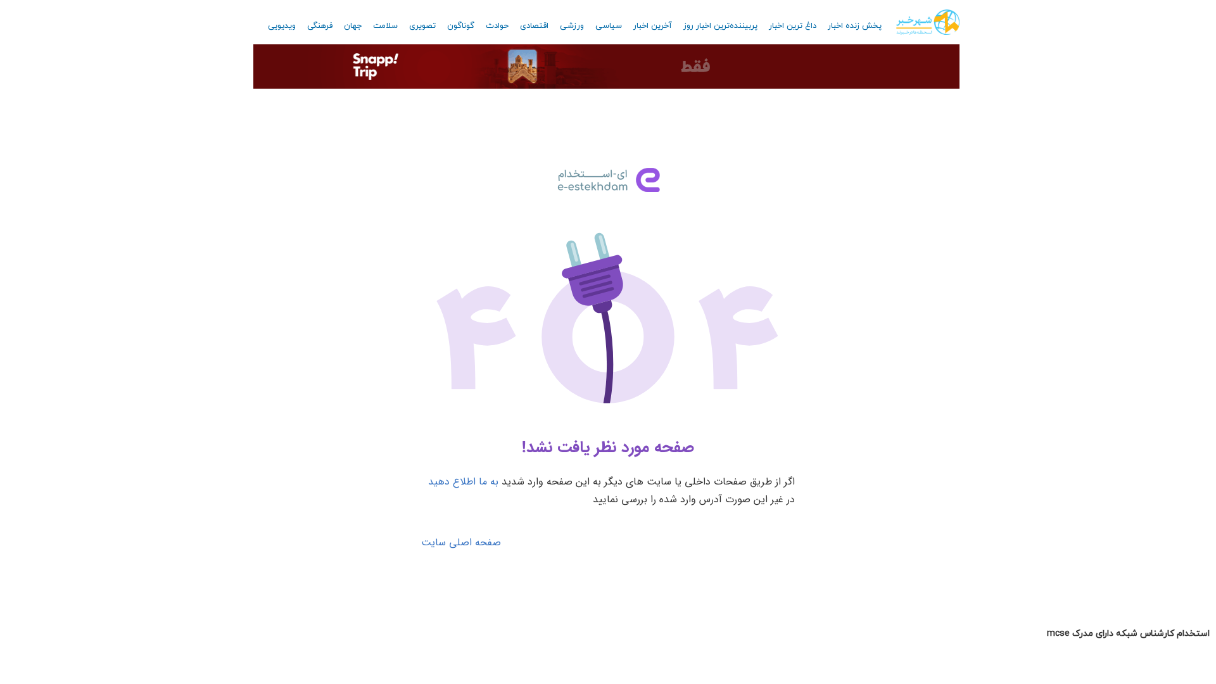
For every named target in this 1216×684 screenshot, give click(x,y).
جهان (353, 26)
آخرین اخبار (652, 26)
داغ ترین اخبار (792, 26)
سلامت (385, 26)
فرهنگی (319, 26)
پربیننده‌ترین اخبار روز (720, 26)
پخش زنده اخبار (855, 26)
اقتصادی (534, 26)
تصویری (422, 26)
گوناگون (460, 26)
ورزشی (572, 26)
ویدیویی (282, 26)
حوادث (497, 26)
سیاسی (608, 26)
